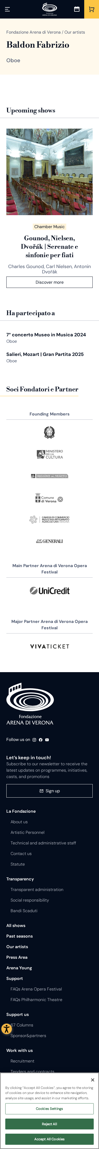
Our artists (17, 946)
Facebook (41, 740)
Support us (17, 1014)
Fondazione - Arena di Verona (30, 704)
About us (19, 822)
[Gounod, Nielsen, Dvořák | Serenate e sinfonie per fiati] (49, 172)
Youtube (47, 740)
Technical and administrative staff (43, 843)
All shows (15, 925)
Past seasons (19, 936)
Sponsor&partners (28, 1035)
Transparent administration (37, 889)
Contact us (21, 853)
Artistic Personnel (27, 832)
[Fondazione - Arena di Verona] (49, 9)
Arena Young (19, 968)
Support (14, 978)
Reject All (49, 1124)
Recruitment (22, 1061)
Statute (18, 864)
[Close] (92, 1080)
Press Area (16, 957)
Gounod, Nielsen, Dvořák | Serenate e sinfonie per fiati (49, 246)
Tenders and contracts (32, 1071)
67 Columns (22, 1025)
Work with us (19, 1050)
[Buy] (91, 9)
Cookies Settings (49, 1108)
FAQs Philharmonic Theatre (36, 999)
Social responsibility (30, 900)
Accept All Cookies (49, 1139)
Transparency (20, 879)
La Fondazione (21, 811)
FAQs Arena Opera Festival (36, 989)
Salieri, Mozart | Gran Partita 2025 (45, 354)
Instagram (34, 740)
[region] (49, 1111)
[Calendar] (76, 9)
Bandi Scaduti (24, 910)
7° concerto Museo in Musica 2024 (46, 335)
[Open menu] (7, 9)
